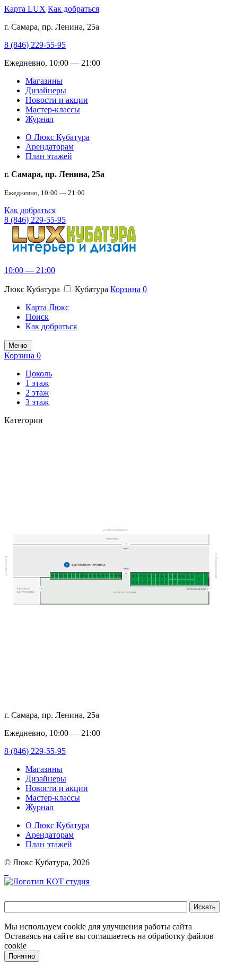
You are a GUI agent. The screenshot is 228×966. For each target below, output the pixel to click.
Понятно (21, 956)
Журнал (39, 119)
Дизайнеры (45, 90)
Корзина (128, 289)
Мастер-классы (52, 109)
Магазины (44, 80)
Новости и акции (56, 99)
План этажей (48, 156)
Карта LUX (25, 8)
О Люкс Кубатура (57, 137)
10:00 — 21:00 (29, 270)
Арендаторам (49, 146)
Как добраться (73, 8)
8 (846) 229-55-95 (35, 44)
